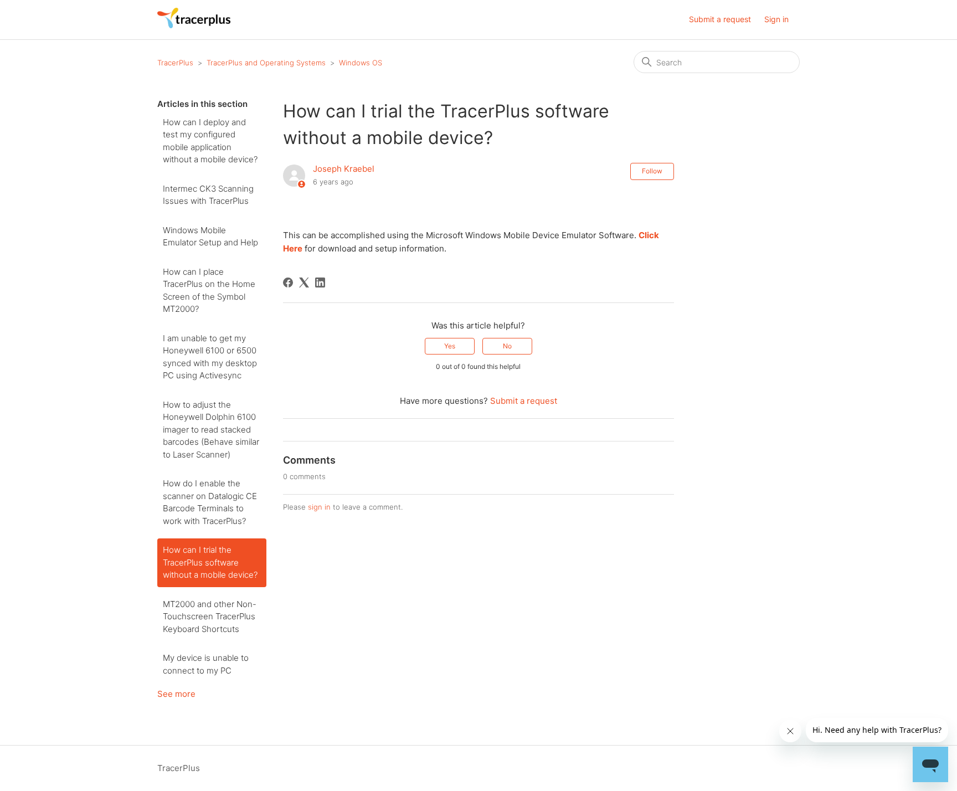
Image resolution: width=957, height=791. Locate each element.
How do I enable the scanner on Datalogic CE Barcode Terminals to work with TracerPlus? (210, 502)
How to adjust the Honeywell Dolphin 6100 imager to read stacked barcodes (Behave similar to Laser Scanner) (211, 429)
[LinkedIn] (320, 282)
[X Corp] (304, 282)
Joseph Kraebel (343, 168)
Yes (449, 346)
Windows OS (360, 62)
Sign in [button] (776, 19)
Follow (652, 171)
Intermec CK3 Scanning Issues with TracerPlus (208, 195)
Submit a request (720, 19)
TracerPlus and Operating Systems (266, 62)
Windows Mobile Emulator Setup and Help (210, 236)
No (507, 346)
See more (176, 694)
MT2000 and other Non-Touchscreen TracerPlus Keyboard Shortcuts (209, 616)
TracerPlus (175, 62)
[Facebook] (288, 282)
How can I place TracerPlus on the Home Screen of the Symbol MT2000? (209, 290)
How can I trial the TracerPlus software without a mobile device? (210, 562)
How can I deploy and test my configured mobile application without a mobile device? (210, 141)
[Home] (193, 25)
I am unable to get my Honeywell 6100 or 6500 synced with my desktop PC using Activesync (210, 357)
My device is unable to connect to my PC (206, 664)
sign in (319, 506)
